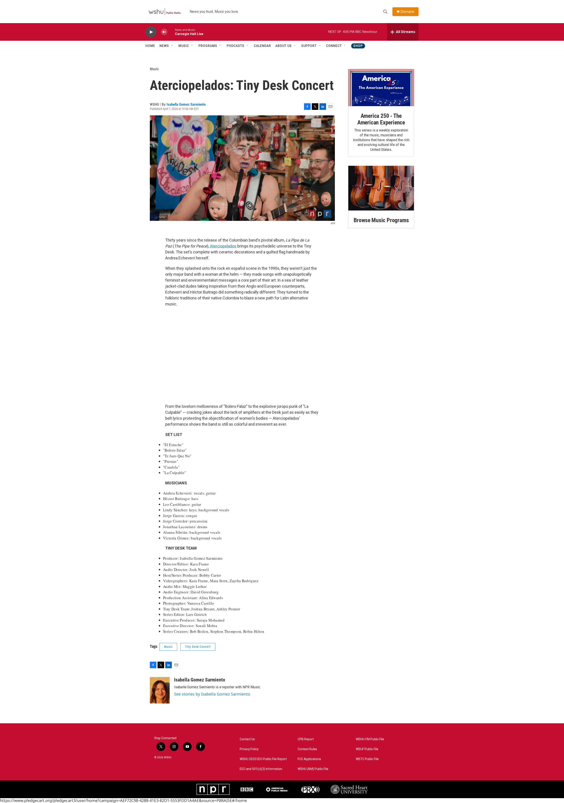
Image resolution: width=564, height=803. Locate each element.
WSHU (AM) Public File (313, 769)
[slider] (171, 32)
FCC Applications (309, 759)
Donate (407, 11)
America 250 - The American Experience (381, 119)
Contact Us (247, 739)
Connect (334, 46)
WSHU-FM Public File (370, 739)
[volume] (164, 32)
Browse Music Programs (381, 220)
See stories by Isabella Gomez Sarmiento (212, 694)
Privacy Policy (249, 749)
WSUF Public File (367, 749)
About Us (283, 46)
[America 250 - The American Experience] (381, 87)
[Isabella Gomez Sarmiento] (160, 690)
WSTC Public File (367, 759)
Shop (358, 46)
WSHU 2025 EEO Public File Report (263, 759)
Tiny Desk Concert (198, 646)
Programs (208, 46)
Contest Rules (307, 749)
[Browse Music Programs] (381, 188)
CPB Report (306, 739)
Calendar (262, 46)
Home (150, 46)
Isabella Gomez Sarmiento (186, 104)
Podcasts (235, 46)
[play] (150, 32)
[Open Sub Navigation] (172, 46)
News (164, 46)
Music (183, 46)
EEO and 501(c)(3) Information (261, 769)
